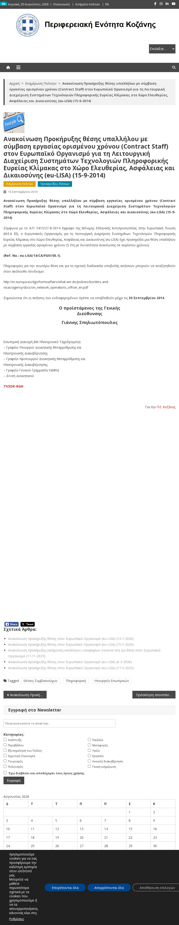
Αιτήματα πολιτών (87, 4)
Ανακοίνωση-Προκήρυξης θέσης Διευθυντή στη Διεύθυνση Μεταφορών (28, 695)
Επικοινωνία (61, 4)
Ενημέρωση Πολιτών (19, 184)
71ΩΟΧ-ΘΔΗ (13, 386)
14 (106, 829)
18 (32, 837)
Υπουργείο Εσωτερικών (111, 680)
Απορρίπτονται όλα (109, 887)
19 (57, 837)
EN (107, 4)
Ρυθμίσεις (16, 919)
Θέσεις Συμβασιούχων (41, 680)
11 (32, 829)
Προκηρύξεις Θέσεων (55, 184)
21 (106, 837)
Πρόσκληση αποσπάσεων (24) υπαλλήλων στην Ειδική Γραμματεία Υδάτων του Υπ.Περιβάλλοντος (155, 695)
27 (81, 846)
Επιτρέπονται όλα (65, 887)
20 (81, 837)
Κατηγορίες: (13, 734)
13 (81, 829)
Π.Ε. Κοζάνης (166, 407)
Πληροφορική (76, 680)
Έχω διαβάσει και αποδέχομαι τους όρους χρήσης (46, 773)
